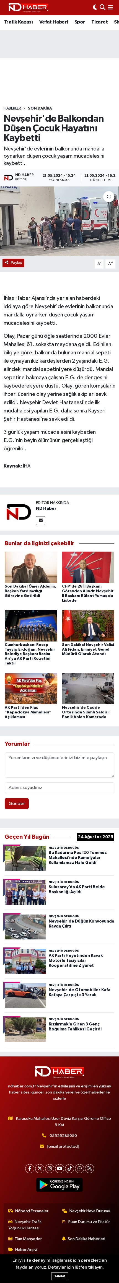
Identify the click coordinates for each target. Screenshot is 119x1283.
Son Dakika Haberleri (86, 1239)
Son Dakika (40, 108)
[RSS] (89, 1168)
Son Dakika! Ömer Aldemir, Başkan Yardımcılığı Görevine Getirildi (30, 591)
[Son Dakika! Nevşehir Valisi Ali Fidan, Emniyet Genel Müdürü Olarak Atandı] (88, 625)
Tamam (59, 1276)
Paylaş (16, 263)
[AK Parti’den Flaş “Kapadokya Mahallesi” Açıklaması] (31, 688)
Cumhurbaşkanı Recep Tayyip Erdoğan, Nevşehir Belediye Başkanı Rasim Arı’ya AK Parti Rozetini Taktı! (30, 654)
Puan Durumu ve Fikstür (89, 1222)
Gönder (17, 803)
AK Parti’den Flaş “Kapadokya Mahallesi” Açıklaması (28, 712)
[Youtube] (59, 1168)
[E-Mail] (40, 520)
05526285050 (63, 1136)
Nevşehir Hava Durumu (89, 1211)
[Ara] (102, 7)
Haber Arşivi (26, 1250)
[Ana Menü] (110, 7)
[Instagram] (49, 1168)
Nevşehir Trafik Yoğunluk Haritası (25, 1225)
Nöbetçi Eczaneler (31, 1211)
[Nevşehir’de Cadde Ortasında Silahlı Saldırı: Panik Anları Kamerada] (88, 688)
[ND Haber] (28, 7)
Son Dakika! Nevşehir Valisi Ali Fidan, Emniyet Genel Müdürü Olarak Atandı (88, 649)
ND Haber (46, 508)
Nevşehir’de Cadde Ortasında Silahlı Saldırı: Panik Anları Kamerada (86, 712)
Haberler (12, 108)
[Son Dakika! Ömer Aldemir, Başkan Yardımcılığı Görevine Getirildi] (31, 567)
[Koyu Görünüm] (95, 7)
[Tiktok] (69, 1168)
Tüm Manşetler (28, 1239)
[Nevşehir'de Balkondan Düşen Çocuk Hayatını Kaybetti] (59, 221)
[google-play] (59, 1186)
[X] (39, 1168)
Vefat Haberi (53, 22)
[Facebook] (29, 1168)
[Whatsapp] (79, 1168)
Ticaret (99, 22)
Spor (79, 22)
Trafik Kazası (18, 22)
